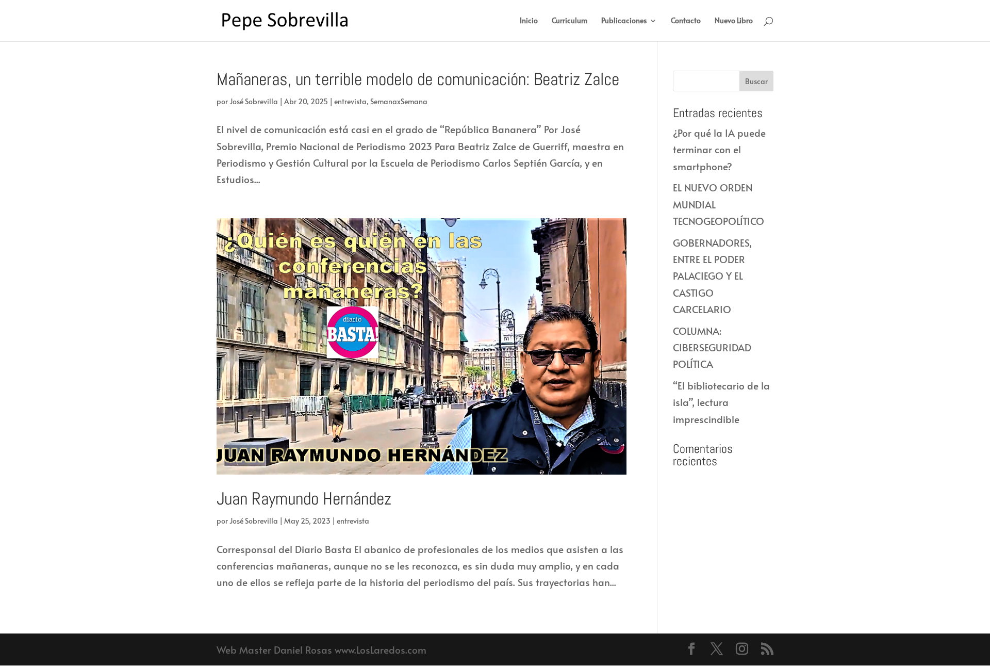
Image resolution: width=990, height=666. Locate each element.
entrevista (350, 101)
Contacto (686, 21)
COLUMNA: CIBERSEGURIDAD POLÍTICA (712, 347)
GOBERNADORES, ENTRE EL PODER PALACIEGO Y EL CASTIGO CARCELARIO (712, 276)
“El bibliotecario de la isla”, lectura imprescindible (721, 402)
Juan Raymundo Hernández (304, 499)
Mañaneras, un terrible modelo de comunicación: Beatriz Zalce (418, 79)
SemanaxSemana (398, 101)
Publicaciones (624, 21)
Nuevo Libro (734, 21)
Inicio (529, 21)
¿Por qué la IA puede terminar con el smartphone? (719, 149)
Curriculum (569, 21)
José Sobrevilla (253, 101)
